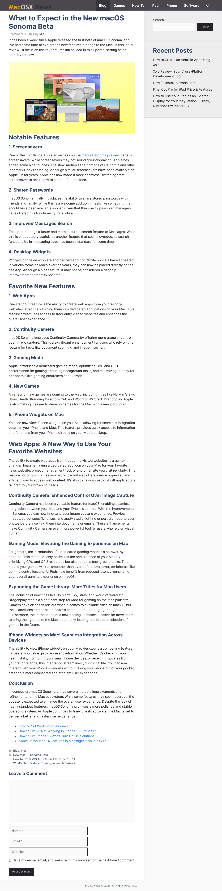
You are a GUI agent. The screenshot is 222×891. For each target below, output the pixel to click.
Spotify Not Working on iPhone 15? (45, 726)
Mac (24, 750)
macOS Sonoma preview (101, 155)
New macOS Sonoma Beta (30, 755)
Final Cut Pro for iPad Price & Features (182, 89)
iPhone (171, 5)
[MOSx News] (30, 5)
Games (119, 5)
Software (191, 5)
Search (158, 20)
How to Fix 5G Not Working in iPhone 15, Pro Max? (57, 731)
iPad (155, 5)
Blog (102, 5)
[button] (208, 5)
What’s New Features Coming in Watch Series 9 (44, 763)
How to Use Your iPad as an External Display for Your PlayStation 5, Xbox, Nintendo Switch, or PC (181, 101)
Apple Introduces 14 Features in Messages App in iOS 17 (62, 741)
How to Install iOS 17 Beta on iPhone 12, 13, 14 (44, 759)
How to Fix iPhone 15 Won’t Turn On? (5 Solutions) (57, 736)
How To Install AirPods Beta (174, 83)
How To (138, 5)
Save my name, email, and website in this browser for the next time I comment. (74, 860)
